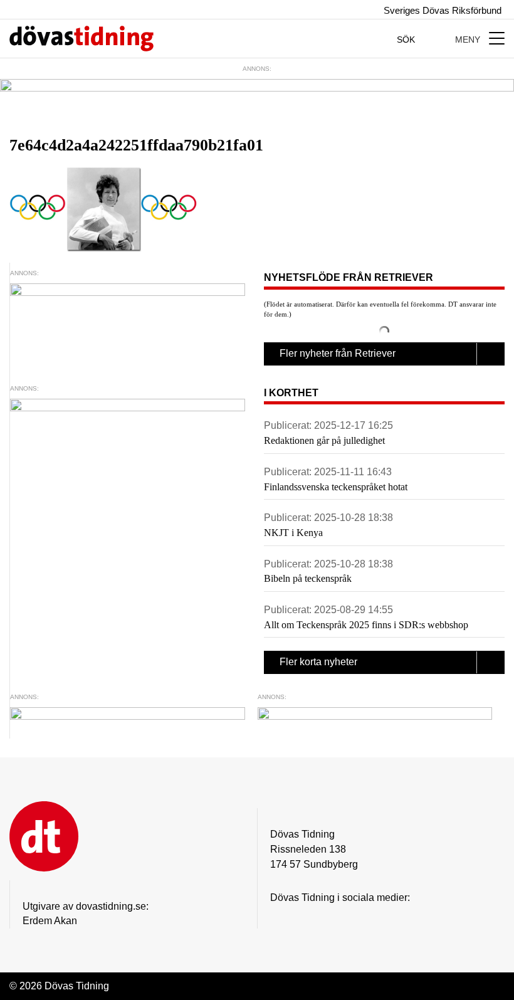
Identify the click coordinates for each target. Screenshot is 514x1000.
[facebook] (302, 917)
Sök (407, 39)
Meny (469, 39)
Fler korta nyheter (318, 661)
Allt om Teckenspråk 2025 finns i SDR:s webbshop (366, 624)
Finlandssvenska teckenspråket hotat (335, 487)
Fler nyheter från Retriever (338, 353)
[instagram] (277, 917)
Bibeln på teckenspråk (308, 578)
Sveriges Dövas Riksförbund (441, 10)
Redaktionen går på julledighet (324, 440)
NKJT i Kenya (293, 532)
